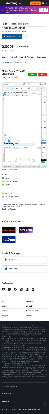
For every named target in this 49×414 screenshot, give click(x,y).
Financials (41, 57)
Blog (3, 301)
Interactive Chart (20, 62)
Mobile (4, 306)
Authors (29, 315)
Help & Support (32, 311)
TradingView (13, 170)
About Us (29, 301)
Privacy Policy (6, 393)
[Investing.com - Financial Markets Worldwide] (13, 3)
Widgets (5, 315)
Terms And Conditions (9, 386)
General (5, 57)
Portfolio (5, 311)
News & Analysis (27, 57)
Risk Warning (6, 401)
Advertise (30, 306)
